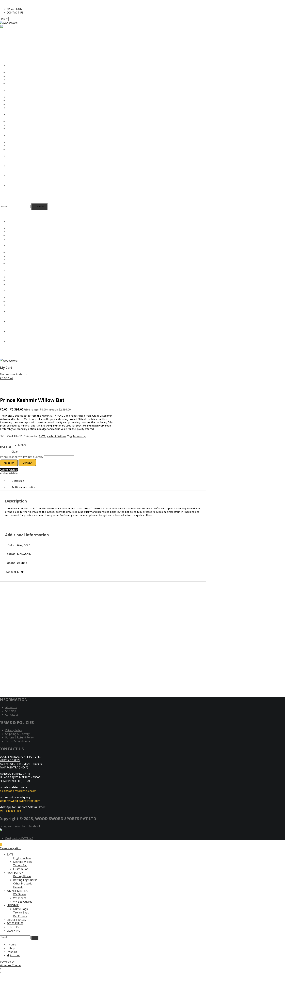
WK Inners (19, 898)
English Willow (22, 858)
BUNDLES (13, 927)
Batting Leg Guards (25, 880)
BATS (42, 436)
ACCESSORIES (15, 923)
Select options (10, 610)
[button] (9, 469)
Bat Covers (20, 916)
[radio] (22, 445)
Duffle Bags (20, 909)
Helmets (18, 887)
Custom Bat (20, 869)
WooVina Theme (10, 965)
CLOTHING (13, 930)
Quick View (45, 599)
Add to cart (9, 463)
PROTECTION (15, 872)
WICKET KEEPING (17, 891)
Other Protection (23, 883)
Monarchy (79, 436)
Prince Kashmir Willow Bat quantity (21, 457)
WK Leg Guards (22, 901)
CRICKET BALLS (16, 920)
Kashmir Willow (56, 436)
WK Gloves (19, 894)
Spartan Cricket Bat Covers (19, 627)
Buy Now (27, 463)
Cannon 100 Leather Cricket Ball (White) (27, 651)
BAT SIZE (5, 446)
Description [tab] (18, 480)
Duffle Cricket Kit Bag (15, 676)
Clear (15, 451)
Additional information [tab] (23, 487)
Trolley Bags (21, 912)
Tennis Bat (20, 865)
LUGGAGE (13, 905)
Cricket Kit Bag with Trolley (19, 602)
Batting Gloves (22, 876)
